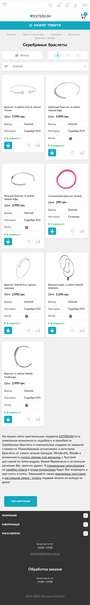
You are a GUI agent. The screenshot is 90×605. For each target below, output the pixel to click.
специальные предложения (65, 465)
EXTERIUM (66, 436)
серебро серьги (16, 469)
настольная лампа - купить (23, 478)
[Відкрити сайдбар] (4, 4)
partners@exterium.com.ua (45, 553)
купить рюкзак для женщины (41, 457)
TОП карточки (20, 501)
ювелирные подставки (70, 473)
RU (84, 5)
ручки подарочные (43, 469)
